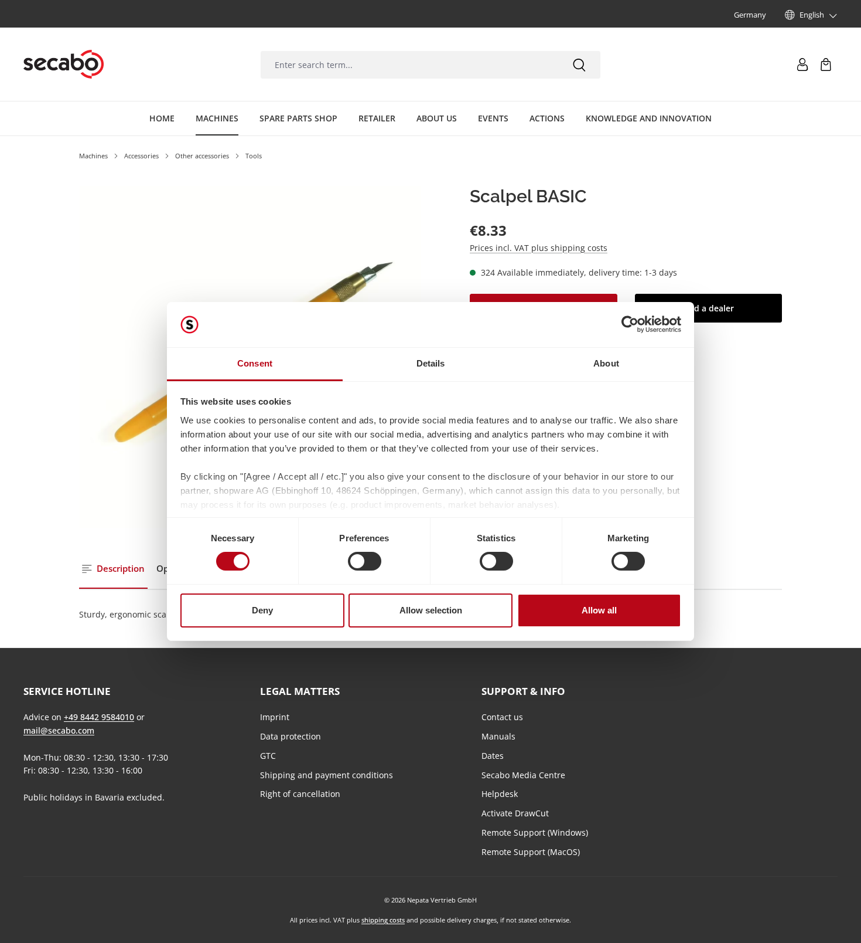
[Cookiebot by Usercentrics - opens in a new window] (630, 324)
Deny (262, 610)
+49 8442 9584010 (99, 716)
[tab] (113, 569)
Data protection (290, 736)
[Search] (579, 65)
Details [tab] (430, 363)
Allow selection (430, 610)
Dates (492, 755)
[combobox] (409, 65)
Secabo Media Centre (523, 775)
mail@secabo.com (58, 730)
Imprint (274, 716)
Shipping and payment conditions (326, 775)
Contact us (502, 716)
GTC (268, 755)
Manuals (498, 736)
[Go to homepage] (63, 64)
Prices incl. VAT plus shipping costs (538, 247)
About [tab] (606, 363)
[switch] (364, 561)
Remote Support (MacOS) (530, 851)
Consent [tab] (254, 363)
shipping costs (383, 919)
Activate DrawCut (515, 813)
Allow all (599, 610)
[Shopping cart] (826, 64)
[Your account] (802, 64)
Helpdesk (499, 793)
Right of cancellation (300, 793)
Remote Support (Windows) (534, 832)
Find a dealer (708, 308)
